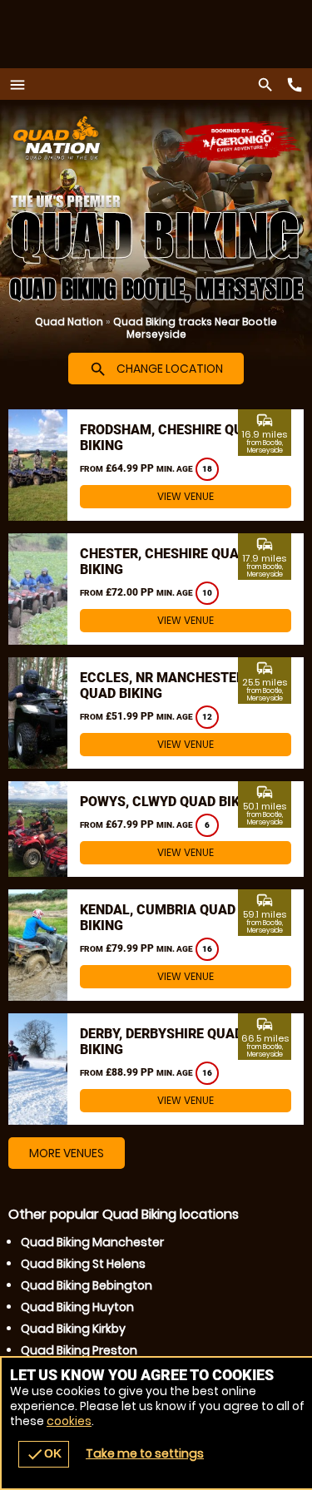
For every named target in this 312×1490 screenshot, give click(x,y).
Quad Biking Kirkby (73, 1328)
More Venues (66, 1153)
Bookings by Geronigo (239, 142)
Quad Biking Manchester (92, 1242)
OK (44, 1454)
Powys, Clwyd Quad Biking (171, 801)
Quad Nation (69, 321)
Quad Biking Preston (79, 1350)
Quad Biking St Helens (83, 1263)
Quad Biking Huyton (77, 1307)
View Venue (185, 496)
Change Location (156, 369)
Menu (21, 84)
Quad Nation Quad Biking (104, 138)
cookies (69, 1421)
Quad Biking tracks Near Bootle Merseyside (195, 327)
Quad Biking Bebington (86, 1285)
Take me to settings (145, 1453)
